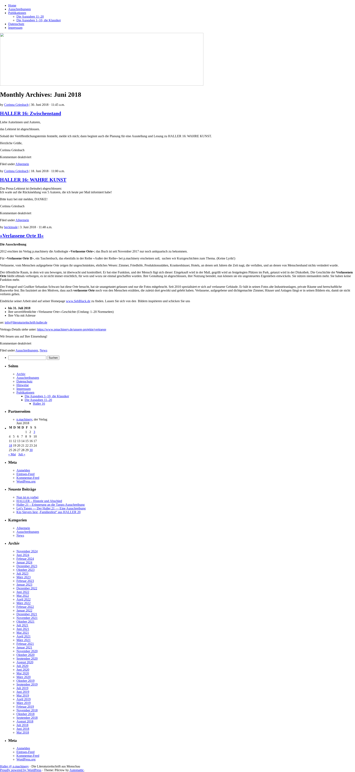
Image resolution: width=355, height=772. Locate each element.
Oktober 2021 (25, 621)
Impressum (15, 27)
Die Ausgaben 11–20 (30, 16)
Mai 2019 (22, 695)
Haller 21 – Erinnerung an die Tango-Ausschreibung (50, 504)
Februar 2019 (25, 706)
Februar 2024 (25, 558)
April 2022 (23, 599)
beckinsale (11, 227)
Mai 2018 (22, 732)
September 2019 (27, 684)
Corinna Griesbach (16, 104)
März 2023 (23, 577)
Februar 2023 (25, 581)
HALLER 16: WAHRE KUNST (33, 179)
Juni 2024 (22, 555)
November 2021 (27, 618)
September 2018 (27, 717)
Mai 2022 (22, 595)
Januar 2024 (24, 562)
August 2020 (24, 662)
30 (31, 450)
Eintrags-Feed (25, 474)
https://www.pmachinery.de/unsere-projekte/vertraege (71, 329)
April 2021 (23, 636)
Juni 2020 (22, 669)
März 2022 (23, 603)
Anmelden (23, 470)
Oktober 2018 (25, 714)
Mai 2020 (22, 673)
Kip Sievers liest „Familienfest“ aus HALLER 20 (48, 512)
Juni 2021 (22, 629)
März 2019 (23, 703)
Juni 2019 (22, 692)
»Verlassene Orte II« (22, 235)
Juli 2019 (22, 688)
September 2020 (27, 658)
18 (10, 445)
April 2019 (23, 699)
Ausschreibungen (19, 9)
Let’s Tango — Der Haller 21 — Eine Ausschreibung (51, 508)
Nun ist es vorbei (27, 497)
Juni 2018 (22, 729)
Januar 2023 (24, 584)
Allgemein (22, 164)
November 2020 (27, 651)
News (43, 350)
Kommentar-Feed (27, 477)
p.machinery (24, 419)
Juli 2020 (22, 666)
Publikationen (17, 13)
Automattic (76, 770)
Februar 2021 (25, 643)
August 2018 (24, 721)
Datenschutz (16, 24)
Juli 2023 (22, 573)
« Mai (12, 454)
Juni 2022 (22, 592)
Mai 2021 (22, 632)
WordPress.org (26, 481)
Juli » (21, 454)
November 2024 (27, 551)
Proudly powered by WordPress (20, 770)
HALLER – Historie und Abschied (39, 501)
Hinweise (22, 385)
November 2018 (27, 710)
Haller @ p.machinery (14, 766)
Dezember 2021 (26, 614)
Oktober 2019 (25, 680)
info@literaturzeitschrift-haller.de (26, 322)
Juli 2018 (22, 725)
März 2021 (23, 640)
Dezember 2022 (26, 588)
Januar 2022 (24, 610)
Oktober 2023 (25, 570)
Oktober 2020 (25, 655)
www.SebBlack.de (78, 301)
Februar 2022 (25, 606)
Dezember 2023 (26, 566)
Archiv (20, 374)
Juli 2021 (22, 625)
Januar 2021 (24, 647)
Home (12, 5)
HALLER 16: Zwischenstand (30, 113)
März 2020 (23, 677)
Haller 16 (39, 403)
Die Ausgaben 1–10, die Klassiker (38, 20)
